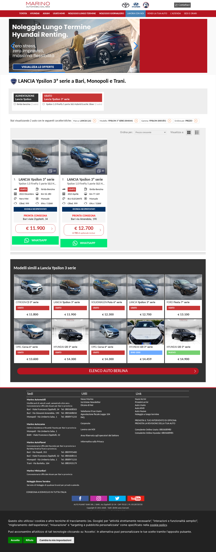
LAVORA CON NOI (135, 13)
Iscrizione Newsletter (91, 402)
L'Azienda (175, 13)
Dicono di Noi (87, 405)
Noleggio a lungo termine (147, 414)
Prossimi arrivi (141, 402)
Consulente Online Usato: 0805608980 (153, 429)
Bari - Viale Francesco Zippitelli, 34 (43, 409)
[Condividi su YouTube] (136, 498)
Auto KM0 (139, 408)
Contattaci (184, 5)
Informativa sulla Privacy (92, 441)
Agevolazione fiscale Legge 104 (95, 414)
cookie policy (158, 525)
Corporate (85, 423)
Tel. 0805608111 (69, 456)
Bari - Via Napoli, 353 (37, 452)
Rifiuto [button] (29, 540)
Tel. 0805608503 (69, 409)
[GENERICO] (74, 46)
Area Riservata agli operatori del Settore (100, 435)
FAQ (82, 417)
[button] (135, 46)
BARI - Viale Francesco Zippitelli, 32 (43, 435)
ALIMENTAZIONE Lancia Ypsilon (24, 98)
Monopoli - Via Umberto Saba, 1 (42, 417)
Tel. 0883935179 (69, 463)
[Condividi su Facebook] (80, 498)
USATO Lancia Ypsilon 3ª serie (57, 98)
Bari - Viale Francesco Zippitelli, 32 (43, 456)
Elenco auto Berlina (108, 371)
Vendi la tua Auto (157, 13)
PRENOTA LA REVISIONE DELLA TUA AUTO (155, 423)
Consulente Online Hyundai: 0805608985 (154, 433)
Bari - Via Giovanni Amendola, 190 (43, 413)
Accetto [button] (15, 540)
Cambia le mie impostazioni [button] (55, 540)
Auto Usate (140, 405)
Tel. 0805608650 (69, 413)
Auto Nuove (140, 411)
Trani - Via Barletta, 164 (38, 463)
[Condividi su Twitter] (98, 498)
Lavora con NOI (88, 429)
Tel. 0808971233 (69, 417)
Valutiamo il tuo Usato (91, 411)
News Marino (87, 399)
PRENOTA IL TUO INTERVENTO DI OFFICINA (155, 420)
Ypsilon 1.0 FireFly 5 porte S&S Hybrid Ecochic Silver (74, 104)
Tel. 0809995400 (69, 452)
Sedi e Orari (190, 13)
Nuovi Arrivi (140, 399)
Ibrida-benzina (27, 104)
